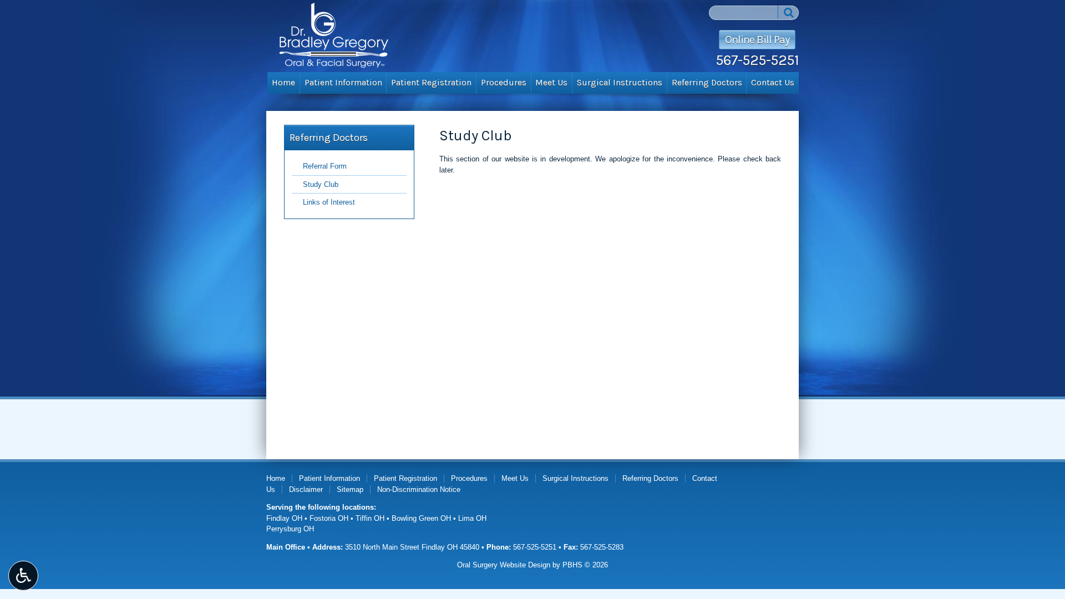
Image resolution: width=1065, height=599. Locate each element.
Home (283, 83)
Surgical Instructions (619, 83)
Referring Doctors (707, 83)
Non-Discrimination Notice (418, 489)
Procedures (503, 83)
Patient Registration (431, 83)
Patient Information (343, 83)
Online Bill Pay (757, 39)
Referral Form (325, 166)
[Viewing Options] (23, 576)
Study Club (320, 184)
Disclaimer (306, 489)
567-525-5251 (757, 60)
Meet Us (551, 83)
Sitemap (350, 489)
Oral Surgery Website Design (503, 565)
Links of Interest (329, 202)
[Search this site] (788, 12)
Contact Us (772, 83)
